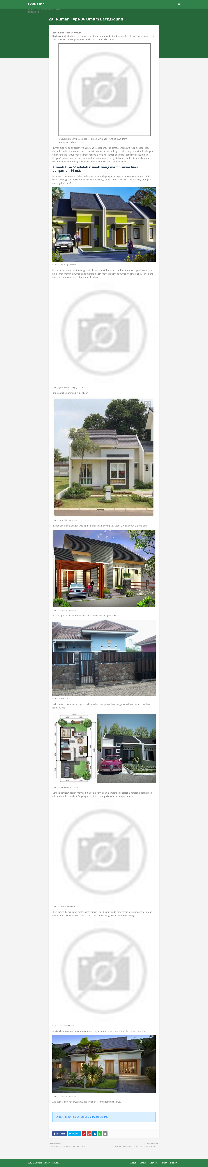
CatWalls (38, 1162)
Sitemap (153, 1162)
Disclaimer (174, 1162)
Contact (142, 1162)
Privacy (163, 1162)
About (133, 1162)
